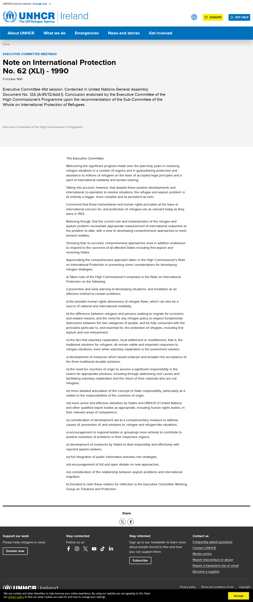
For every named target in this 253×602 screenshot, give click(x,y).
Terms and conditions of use (217, 587)
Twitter (85, 548)
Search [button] (182, 17)
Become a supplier (206, 571)
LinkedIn (111, 548)
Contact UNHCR (204, 548)
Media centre (202, 554)
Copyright (244, 587)
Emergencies (87, 33)
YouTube (94, 548)
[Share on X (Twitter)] (122, 522)
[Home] (29, 17)
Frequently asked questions (212, 542)
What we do (55, 33)
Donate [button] (215, 17)
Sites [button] (194, 17)
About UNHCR (21, 33)
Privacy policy (188, 587)
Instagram (77, 548)
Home (6, 44)
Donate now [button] (15, 551)
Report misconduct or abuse (213, 560)
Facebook (68, 548)
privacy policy (16, 597)
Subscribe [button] (140, 560)
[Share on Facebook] (130, 522)
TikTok (102, 548)
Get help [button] (242, 17)
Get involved (160, 33)
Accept (238, 595)
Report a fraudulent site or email (216, 566)
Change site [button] (40, 4)
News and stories (124, 33)
